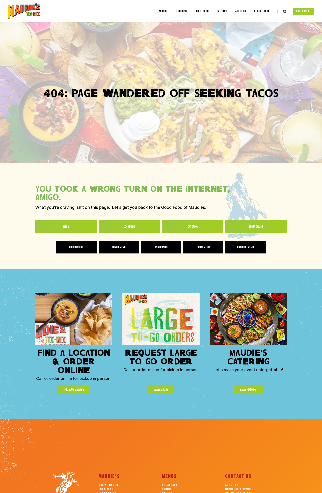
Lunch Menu (119, 247)
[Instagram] (285, 11)
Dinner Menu (161, 247)
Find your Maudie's (74, 389)
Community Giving (238, 489)
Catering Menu (245, 247)
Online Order (108, 485)
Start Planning (248, 389)
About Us (231, 485)
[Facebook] (277, 11)
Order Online (303, 11)
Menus (163, 11)
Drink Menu (203, 247)
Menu (66, 226)
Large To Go (202, 11)
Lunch (166, 489)
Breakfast (169, 485)
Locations (181, 11)
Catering (222, 11)
